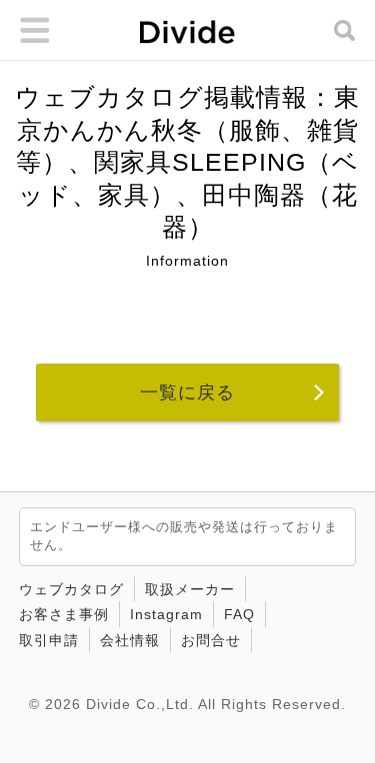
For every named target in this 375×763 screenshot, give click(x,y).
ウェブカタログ (71, 589)
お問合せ (211, 640)
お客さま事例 (64, 614)
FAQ (239, 614)
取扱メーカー (190, 589)
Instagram (166, 614)
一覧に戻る (187, 392)
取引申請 (49, 640)
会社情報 (130, 640)
